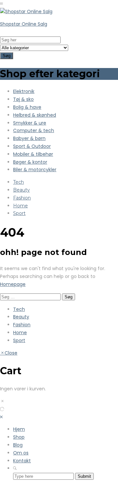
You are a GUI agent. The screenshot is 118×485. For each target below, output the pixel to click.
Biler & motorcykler (34, 169)
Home (20, 206)
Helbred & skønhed (34, 115)
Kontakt (22, 460)
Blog (18, 445)
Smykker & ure (29, 123)
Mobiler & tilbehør (33, 154)
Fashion (22, 198)
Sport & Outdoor (32, 146)
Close (11, 353)
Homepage (13, 284)
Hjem (19, 429)
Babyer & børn (29, 138)
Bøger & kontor (30, 162)
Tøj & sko (23, 99)
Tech (18, 182)
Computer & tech (33, 130)
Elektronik (23, 91)
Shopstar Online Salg (23, 24)
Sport (19, 213)
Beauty (21, 190)
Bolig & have (27, 107)
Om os (21, 453)
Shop (19, 437)
